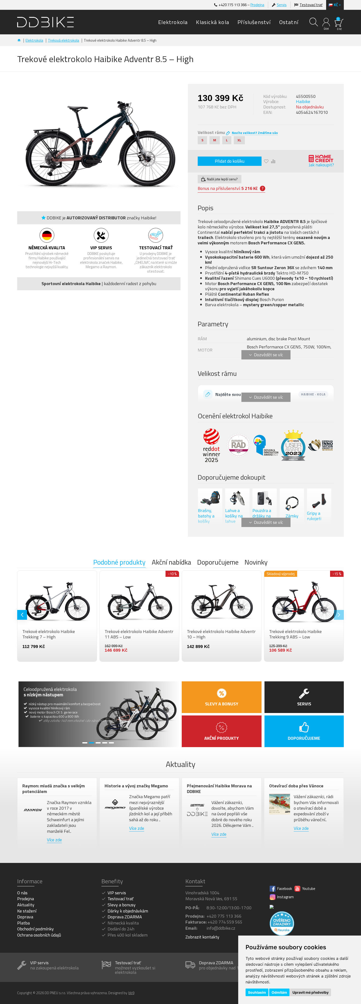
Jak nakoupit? (321, 165)
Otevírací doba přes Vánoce (296, 786)
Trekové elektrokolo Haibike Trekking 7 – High (213, 634)
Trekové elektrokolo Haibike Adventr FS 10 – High (139, 634)
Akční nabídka (171, 562)
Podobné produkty (119, 562)
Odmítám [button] (279, 992)
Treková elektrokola (63, 40)
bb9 (131, 993)
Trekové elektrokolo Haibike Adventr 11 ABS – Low (303, 634)
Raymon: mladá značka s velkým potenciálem (53, 788)
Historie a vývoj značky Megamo (136, 786)
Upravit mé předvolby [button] (310, 992)
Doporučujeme (217, 562)
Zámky (292, 516)
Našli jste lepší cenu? (222, 179)
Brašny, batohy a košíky (206, 516)
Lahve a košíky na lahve (234, 516)
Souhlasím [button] (257, 992)
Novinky (256, 562)
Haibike (303, 101)
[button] (22, 615)
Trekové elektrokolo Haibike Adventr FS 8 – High (56, 634)
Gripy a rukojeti (314, 516)
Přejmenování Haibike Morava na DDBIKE (219, 788)
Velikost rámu (211, 132)
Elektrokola (34, 40)
